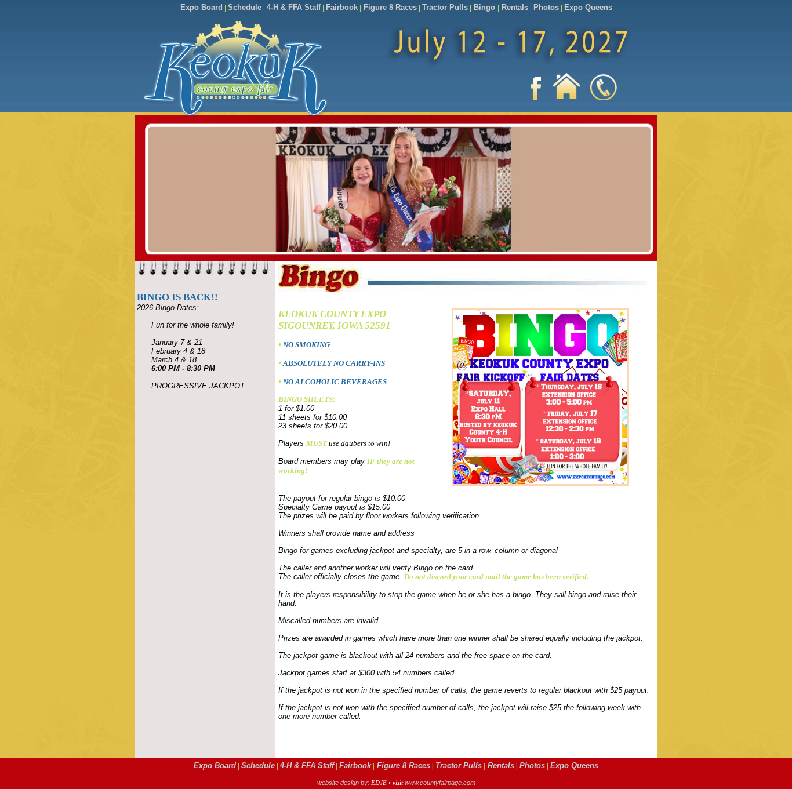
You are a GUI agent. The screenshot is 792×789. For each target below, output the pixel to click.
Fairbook (342, 7)
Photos (546, 7)
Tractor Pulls (445, 7)
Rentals (513, 7)
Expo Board (201, 7)
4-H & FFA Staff (294, 7)
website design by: (344, 782)
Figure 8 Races (389, 7)
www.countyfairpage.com (440, 782)
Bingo (484, 7)
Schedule (244, 7)
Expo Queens (588, 7)
